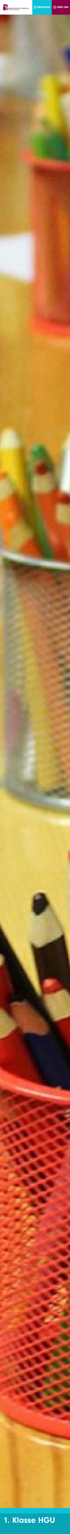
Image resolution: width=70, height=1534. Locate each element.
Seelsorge (43, 7)
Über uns (62, 7)
